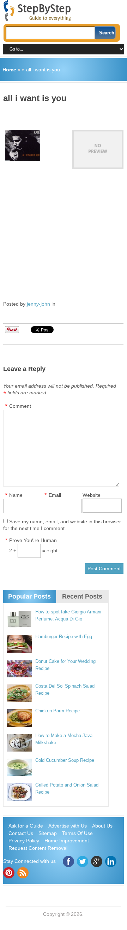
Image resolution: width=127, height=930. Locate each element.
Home (9, 69)
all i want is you (43, 69)
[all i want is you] (97, 149)
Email (55, 495)
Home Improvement (66, 840)
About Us (102, 826)
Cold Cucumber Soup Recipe (64, 760)
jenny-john (38, 304)
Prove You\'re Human (33, 540)
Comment (20, 406)
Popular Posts (29, 596)
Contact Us (20, 833)
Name (16, 495)
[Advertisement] (65, 114)
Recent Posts (82, 596)
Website (92, 495)
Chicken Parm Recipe (57, 710)
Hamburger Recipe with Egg (63, 636)
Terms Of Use (77, 833)
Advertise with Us (67, 826)
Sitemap (47, 833)
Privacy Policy (23, 840)
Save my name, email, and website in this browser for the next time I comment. (62, 525)
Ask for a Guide (25, 826)
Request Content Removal (37, 848)
